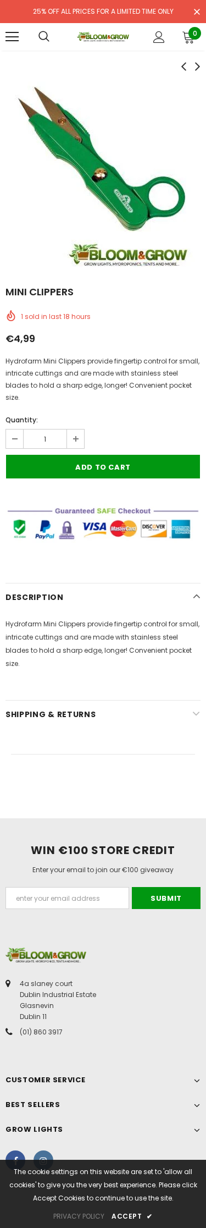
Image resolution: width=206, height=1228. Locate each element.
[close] (196, 12)
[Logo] (103, 36)
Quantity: (21, 420)
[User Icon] (159, 37)
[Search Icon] (43, 36)
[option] (103, 174)
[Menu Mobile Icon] (12, 36)
